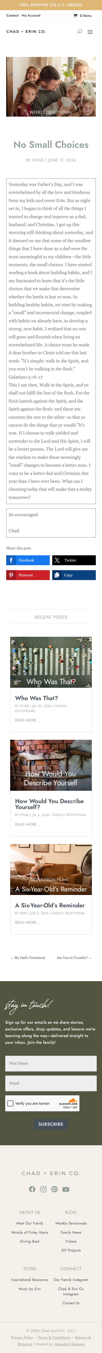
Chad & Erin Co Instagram (71, 1291)
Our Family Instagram (71, 1279)
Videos (71, 1241)
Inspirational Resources (29, 1279)
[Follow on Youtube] (65, 1189)
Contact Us (70, 1303)
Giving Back (30, 1241)
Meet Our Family (30, 1223)
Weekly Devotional (69, 815)
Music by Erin (30, 1289)
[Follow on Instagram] (43, 1189)
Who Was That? (36, 698)
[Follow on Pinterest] (54, 1189)
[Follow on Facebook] (32, 1189)
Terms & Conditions (54, 1337)
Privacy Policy (22, 1337)
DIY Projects (71, 1250)
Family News (71, 1232)
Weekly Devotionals (71, 1223)
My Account (31, 16)
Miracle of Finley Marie (29, 1232)
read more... (27, 720)
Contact (12, 16)
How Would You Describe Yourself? (49, 804)
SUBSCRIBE (50, 1124)
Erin (23, 913)
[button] (28, 560)
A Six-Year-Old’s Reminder (50, 905)
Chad (38, 160)
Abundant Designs (69, 1344)
